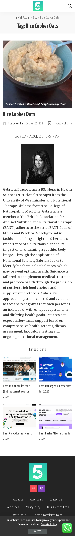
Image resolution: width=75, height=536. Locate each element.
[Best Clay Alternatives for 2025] (19, 416)
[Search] (69, 6)
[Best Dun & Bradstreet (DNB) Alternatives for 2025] (19, 369)
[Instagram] (41, 488)
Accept (37, 531)
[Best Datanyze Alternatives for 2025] (55, 369)
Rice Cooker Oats (19, 114)
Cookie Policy (49, 524)
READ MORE (62, 123)
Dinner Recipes (14, 104)
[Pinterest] (33, 488)
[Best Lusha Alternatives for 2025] (55, 416)
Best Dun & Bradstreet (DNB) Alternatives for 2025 (16, 391)
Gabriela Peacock (17, 189)
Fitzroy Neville (15, 123)
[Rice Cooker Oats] (37, 74)
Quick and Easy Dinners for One (46, 104)
